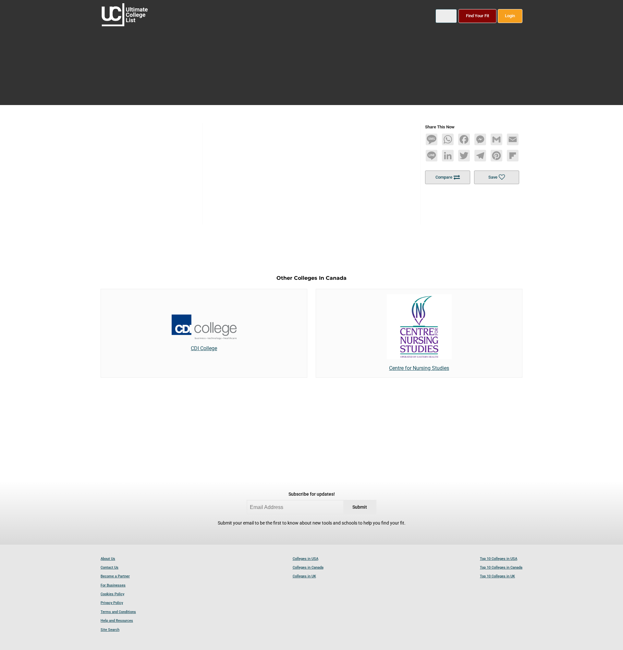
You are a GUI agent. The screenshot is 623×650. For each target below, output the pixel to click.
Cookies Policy (112, 594)
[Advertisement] (311, 168)
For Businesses (113, 585)
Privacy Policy (112, 603)
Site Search (110, 630)
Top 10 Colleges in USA (498, 559)
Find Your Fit (477, 15)
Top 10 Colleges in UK (497, 576)
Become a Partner (115, 576)
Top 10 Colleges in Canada (501, 567)
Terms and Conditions (118, 612)
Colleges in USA (305, 559)
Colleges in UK (304, 576)
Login (510, 15)
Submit (359, 507)
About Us (108, 559)
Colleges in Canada (308, 567)
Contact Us (109, 567)
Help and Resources (117, 621)
